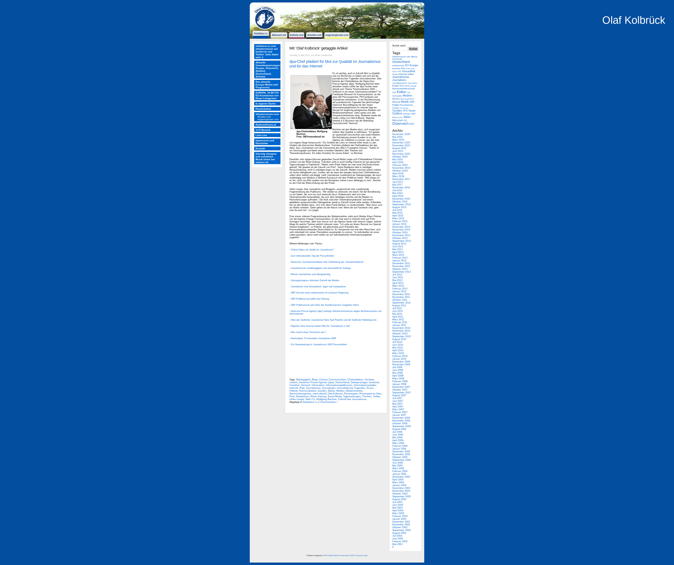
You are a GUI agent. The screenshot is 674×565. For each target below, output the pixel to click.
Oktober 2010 (400, 333)
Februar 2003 (400, 516)
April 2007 (398, 406)
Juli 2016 (397, 190)
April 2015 (398, 215)
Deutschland (342, 382)
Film (403, 68)
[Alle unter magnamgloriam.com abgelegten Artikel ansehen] (337, 37)
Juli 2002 (397, 535)
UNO (413, 114)
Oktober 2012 (400, 268)
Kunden (322, 390)
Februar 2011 (399, 322)
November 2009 (401, 364)
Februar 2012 (400, 288)
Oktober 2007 (400, 389)
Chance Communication (332, 379)
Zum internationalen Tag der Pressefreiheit (312, 256)
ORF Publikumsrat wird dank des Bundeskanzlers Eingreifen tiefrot (325, 305)
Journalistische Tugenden (351, 387)
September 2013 (401, 240)
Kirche (407, 86)
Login (365, 555)
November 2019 (401, 167)
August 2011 (399, 305)
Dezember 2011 (401, 294)
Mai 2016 (397, 193)
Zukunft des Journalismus (352, 399)
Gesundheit (408, 71)
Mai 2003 (397, 507)
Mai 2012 (397, 280)
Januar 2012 (399, 291)
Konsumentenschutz (403, 88)
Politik (395, 105)
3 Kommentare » (328, 402)
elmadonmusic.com (267, 114)
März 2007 (398, 409)
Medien (340, 390)
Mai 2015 (397, 212)
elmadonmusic (398, 65)
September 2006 (401, 426)
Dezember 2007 (401, 386)
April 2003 (398, 510)
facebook (374, 382)
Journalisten (328, 387)
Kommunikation (307, 390)
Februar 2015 (400, 221)
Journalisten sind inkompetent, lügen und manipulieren (318, 286)
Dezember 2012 (401, 263)
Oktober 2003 (400, 493)
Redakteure (302, 396)
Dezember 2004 (401, 476)
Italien (411, 74)
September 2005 (401, 459)
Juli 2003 (397, 502)
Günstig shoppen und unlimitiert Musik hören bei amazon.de (266, 158)
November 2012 (401, 266)
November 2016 (401, 187)
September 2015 (401, 204)
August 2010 (399, 339)
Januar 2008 (399, 384)
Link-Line (261, 135)
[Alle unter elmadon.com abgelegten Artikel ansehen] (315, 37)
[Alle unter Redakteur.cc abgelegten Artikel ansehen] (261, 37)
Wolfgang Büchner (326, 399)
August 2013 (399, 243)
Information (318, 385)
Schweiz (395, 108)
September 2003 (401, 496)
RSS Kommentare (342, 555)
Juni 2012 (397, 277)
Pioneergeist (351, 393)
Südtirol (397, 113)
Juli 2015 (397, 210)
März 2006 (398, 443)
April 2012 (398, 283)
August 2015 (399, 207)
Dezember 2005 (401, 451)
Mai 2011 (397, 313)
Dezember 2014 (401, 226)
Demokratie (397, 59)
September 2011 (401, 302)
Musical (396, 102)
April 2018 (398, 173)
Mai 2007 (397, 403)
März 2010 (398, 353)
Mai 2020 (397, 159)
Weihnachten (397, 117)
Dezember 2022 (401, 145)
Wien (407, 117)
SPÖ (405, 110)
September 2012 (401, 271)
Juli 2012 (397, 274)
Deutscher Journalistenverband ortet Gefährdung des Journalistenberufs (327, 262)
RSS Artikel (328, 555)
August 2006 (399, 429)
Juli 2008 (397, 367)
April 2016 (398, 195)
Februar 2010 (400, 356)
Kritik (394, 92)
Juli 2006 (397, 431)
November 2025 (401, 134)
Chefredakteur (355, 379)
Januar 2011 (399, 325)
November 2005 (401, 454)
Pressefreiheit (406, 105)
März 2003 (398, 513)
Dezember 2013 (401, 235)
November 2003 (401, 490)
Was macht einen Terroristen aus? (308, 332)
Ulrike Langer (296, 399)
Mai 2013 (397, 249)
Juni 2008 (397, 370)
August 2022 (399, 148)
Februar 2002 (400, 541)
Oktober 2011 (399, 299)
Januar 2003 (399, 518)
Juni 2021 (397, 151)
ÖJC (405, 120)
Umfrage (406, 114)
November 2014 (401, 229)
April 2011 (397, 316)
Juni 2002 (397, 538)
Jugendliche (412, 83)
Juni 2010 (397, 344)
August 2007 (399, 395)
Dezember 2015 (401, 198)
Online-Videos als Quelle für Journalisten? (312, 249)
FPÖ (399, 71)
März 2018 (398, 176)
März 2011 (398, 319)
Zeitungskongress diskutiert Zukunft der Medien (315, 280)
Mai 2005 (397, 465)
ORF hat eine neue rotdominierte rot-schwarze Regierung (319, 292)
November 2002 (401, 524)
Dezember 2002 (401, 521)
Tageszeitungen (352, 396)
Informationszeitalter (365, 385)
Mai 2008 (397, 372)
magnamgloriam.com (268, 119)
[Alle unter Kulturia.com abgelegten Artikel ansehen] (297, 37)
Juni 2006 (397, 434)
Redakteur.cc (310, 402)
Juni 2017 (397, 181)
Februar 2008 (400, 381)
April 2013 (398, 252)
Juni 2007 (397, 400)
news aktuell (319, 393)
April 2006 (398, 440)
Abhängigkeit (303, 379)
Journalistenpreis (399, 83)
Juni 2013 (397, 246)
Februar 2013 (400, 257)
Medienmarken (354, 390)
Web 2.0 (310, 399)
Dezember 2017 (401, 179)
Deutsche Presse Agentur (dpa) (316, 382)
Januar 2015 (399, 224)
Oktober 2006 (400, 423)
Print (292, 396)
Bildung (414, 57)
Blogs (315, 379)
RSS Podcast (356, 555)
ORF (412, 102)
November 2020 (401, 153)
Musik (405, 101)
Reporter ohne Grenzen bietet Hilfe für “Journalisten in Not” (320, 326)
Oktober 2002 (400, 527)
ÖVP (411, 124)
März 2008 (398, 378)
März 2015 (398, 218)
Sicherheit (404, 108)
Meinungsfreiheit (407, 99)
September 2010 (401, 336)
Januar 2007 (399, 415)
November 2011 (401, 297)
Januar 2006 (399, 448)
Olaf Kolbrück (335, 393)
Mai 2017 (397, 184)
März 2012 (398, 285)
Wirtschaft (397, 120)
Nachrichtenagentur (300, 393)
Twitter (376, 396)
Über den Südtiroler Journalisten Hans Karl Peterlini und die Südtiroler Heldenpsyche (333, 320)
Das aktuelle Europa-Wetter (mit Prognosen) (267, 84)
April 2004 (398, 479)
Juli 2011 (397, 308)
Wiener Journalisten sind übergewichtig (310, 274)
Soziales (397, 110)
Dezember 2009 (401, 361)
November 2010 (401, 330)
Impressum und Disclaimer (265, 142)
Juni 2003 (397, 504)
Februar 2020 (400, 165)
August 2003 (399, 499)
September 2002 (401, 530)
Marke (331, 390)
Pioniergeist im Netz (370, 393)
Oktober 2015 (400, 201)
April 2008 (398, 375)
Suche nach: (399, 45)
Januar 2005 (399, 474)
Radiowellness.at (266, 124)
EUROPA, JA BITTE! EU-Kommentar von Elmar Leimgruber (267, 95)
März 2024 (398, 139)
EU (407, 65)
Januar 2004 (399, 485)
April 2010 (398, 350)
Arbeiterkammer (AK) (401, 57)
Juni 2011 (397, 311)
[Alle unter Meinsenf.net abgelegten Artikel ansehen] (279, 37)
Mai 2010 (397, 347)
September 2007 (401, 392)
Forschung (410, 69)
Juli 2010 (397, 342)
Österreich (400, 123)
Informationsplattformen (339, 385)
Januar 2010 (399, 358)
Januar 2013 (399, 260)
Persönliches (263, 108)
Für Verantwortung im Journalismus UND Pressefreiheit (319, 344)
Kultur (401, 92)
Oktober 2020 (400, 156)
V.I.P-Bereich (263, 129)
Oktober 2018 (400, 170)
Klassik (413, 86)
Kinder (395, 85)
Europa (414, 65)
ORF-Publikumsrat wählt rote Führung (310, 299)
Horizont (305, 385)
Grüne (395, 74)
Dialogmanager (359, 382)
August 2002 (399, 532)
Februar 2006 (400, 445)
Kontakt (260, 148)
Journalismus (313, 387)
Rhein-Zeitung (318, 396)
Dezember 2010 (401, 327)
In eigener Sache (266, 103)
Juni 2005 (397, 462)
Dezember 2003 (401, 488)
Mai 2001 (397, 544)
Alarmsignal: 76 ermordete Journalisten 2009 (313, 338)
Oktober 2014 (400, 232)
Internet (293, 387)
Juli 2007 (397, 398)
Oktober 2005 (400, 457)
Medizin (396, 99)
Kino (401, 86)
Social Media (335, 396)
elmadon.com (264, 116)
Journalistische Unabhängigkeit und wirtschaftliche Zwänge (321, 268)
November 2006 (401, 420)
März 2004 (398, 482)
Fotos (394, 71)
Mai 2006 (397, 437)
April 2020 (398, 162)
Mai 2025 (397, 137)
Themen (366, 396)
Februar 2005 (400, 471)
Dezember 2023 (401, 142)
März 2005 (398, 468)
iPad (301, 387)
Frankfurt (294, 385)
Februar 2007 (400, 412)
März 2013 (398, 254)
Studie (411, 110)
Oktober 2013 (400, 238)
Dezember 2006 (401, 417)
